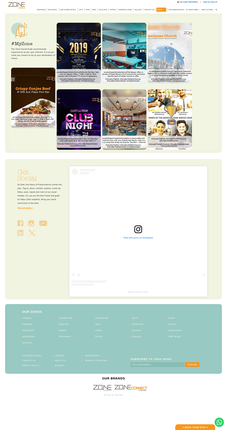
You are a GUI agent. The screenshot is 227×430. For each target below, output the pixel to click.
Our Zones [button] (52, 10)
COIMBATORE (66, 318)
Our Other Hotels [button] (68, 10)
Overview (41, 10)
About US (60, 361)
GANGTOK (64, 324)
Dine (88, 10)
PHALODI (136, 337)
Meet (94, 10)
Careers (60, 356)
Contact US (29, 361)
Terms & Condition (96, 361)
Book (160, 9)
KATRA (98, 331)
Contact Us (149, 10)
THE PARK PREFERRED (188, 2)
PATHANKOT (65, 337)
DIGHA (171, 318)
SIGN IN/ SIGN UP (210, 2)
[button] (217, 10)
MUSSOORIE (28, 337)
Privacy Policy (30, 366)
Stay (81, 10)
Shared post (134, 292)
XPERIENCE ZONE (125, 10)
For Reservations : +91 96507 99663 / (184, 10)
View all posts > (25, 208)
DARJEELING (101, 318)
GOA (97, 324)
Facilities (103, 10)
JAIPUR (172, 324)
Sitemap (59, 366)
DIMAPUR (27, 324)
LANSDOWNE (175, 331)
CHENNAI (27, 318)
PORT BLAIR (174, 337)
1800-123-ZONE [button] (207, 10)
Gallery (138, 10)
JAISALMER (28, 331)
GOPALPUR (137, 324)
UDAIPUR (27, 343)
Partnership (92, 356)
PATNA (98, 337)
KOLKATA (136, 331)
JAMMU (63, 331)
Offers (113, 10)
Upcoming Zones (32, 356)
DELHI (135, 318)
